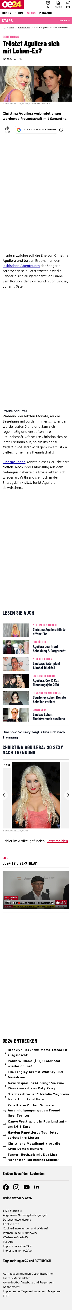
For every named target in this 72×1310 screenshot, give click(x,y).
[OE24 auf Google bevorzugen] (61, 130)
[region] (36, 797)
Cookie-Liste (11, 1224)
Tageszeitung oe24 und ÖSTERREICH (27, 1261)
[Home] (4, 27)
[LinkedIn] (37, 1187)
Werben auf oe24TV (15, 1237)
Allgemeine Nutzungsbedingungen (25, 1215)
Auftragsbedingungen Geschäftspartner (28, 1273)
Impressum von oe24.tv (17, 1250)
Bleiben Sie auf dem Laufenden (23, 1173)
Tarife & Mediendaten (16, 1278)
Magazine (46, 13)
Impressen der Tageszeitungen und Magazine (31, 1291)
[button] (37, 890)
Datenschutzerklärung (17, 1219)
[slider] (21, 902)
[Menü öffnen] (68, 13)
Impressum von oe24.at (17, 1246)
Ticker (6, 13)
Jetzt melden (57, 841)
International (24, 27)
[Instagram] (16, 1187)
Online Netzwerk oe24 (17, 1198)
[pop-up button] (58, 903)
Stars (31, 13)
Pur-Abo (8, 1242)
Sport (19, 13)
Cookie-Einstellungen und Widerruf (25, 1228)
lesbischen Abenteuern (21, 266)
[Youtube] (27, 1187)
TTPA (6, 1296)
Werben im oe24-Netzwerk (20, 1233)
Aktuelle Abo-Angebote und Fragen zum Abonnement (28, 1285)
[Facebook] (6, 1187)
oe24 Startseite (12, 1211)
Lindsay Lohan (14, 462)
